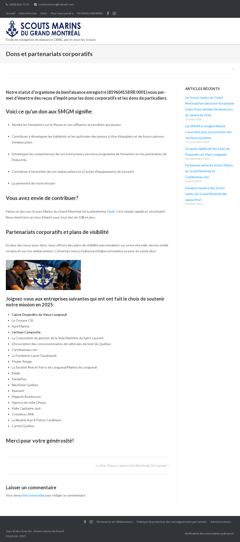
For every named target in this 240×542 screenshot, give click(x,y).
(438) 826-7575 (19, 4)
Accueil (10, 13)
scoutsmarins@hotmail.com (56, 4)
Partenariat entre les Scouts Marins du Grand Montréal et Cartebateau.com (209, 171)
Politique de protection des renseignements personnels (172, 521)
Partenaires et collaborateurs (115, 521)
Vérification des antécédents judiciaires (209, 533)
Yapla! (111, 211)
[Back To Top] (228, 530)
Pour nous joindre (62, 13)
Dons (44, 13)
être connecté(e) (33, 495)
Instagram (114, 13)
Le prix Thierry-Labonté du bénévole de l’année (131, 465)
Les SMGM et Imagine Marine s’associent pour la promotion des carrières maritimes (208, 132)
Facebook (108, 13)
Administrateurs (220, 521)
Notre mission (28, 13)
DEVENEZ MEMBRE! (90, 13)
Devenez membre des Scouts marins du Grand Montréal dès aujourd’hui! (206, 194)
